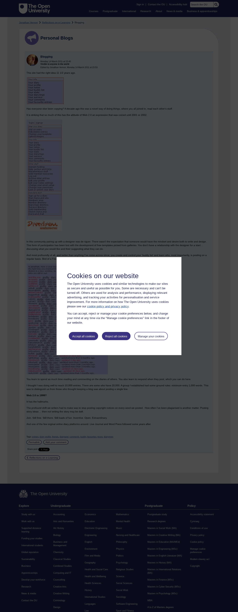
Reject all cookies (116, 336)
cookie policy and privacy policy (108, 306)
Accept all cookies (83, 336)
